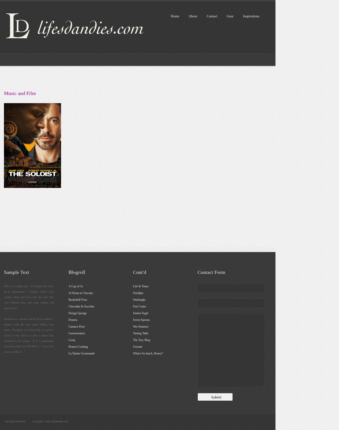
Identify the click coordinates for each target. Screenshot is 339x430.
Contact (212, 16)
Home (175, 16)
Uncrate (137, 346)
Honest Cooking (78, 346)
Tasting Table (140, 333)
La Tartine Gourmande (81, 353)
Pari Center (139, 306)
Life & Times (141, 286)
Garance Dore (76, 326)
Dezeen (72, 320)
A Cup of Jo (75, 286)
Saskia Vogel (140, 313)
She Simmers (141, 326)
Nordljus (138, 293)
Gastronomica (76, 333)
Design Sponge (77, 313)
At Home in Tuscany (80, 293)
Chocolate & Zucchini (81, 306)
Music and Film (20, 93)
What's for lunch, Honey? (148, 353)
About (193, 16)
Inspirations (251, 16)
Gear (230, 16)
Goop (71, 340)
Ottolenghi (139, 299)
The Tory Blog (141, 340)
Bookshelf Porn (77, 299)
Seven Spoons (141, 320)
